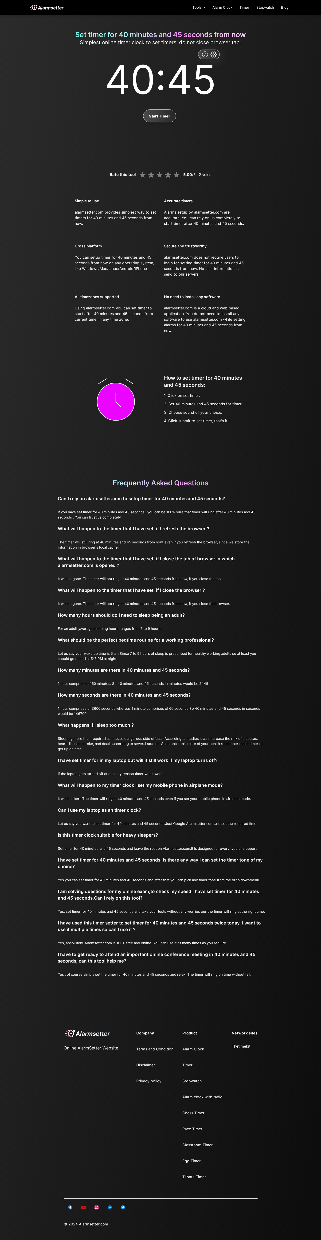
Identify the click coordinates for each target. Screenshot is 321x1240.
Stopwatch (265, 7)
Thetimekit (241, 1046)
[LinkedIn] (70, 1207)
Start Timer (159, 116)
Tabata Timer (194, 1176)
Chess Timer (193, 1113)
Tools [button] (197, 7)
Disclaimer (145, 1065)
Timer (244, 7)
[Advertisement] (23, 112)
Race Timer (192, 1129)
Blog (285, 7)
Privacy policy (148, 1081)
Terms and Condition (154, 1049)
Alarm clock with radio (202, 1097)
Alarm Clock (222, 7)
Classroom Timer (197, 1145)
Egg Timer (191, 1160)
